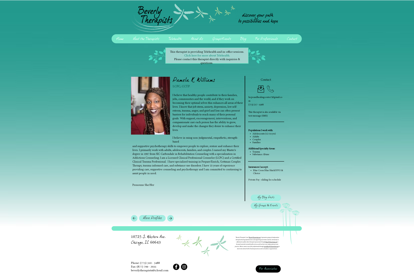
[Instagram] (184, 267)
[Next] (170, 218)
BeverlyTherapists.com (255, 237)
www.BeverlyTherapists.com (271, 246)
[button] (266, 198)
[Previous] (134, 218)
